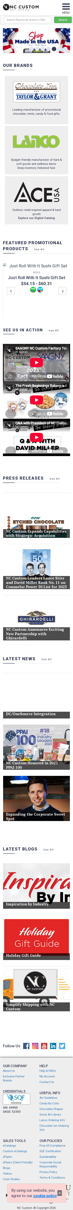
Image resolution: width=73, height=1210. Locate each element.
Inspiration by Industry (27, 904)
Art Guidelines (48, 1098)
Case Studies (11, 1179)
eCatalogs (9, 1145)
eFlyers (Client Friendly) (18, 1162)
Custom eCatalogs (15, 1151)
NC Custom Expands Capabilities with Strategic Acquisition (36, 533)
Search (63, 19)
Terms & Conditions (52, 1177)
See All (39, 249)
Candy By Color (49, 1103)
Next (62, 291)
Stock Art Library (50, 1114)
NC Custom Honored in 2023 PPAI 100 (32, 765)
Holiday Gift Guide (23, 955)
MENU (66, 12)
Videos (7, 1173)
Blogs (6, 1168)
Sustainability (48, 1157)
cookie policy (45, 1195)
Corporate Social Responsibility (50, 1164)
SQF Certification (50, 1151)
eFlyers (7, 1157)
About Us (9, 1071)
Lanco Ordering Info (52, 1120)
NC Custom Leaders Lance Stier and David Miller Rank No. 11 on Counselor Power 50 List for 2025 (36, 582)
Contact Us (47, 1082)
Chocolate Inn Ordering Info (54, 1128)
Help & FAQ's (48, 1071)
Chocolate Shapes (51, 1109)
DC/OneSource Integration (30, 713)
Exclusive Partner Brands (14, 1078)
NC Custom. (25, 1208)
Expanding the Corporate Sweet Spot (35, 816)
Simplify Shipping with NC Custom (30, 1006)
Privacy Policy (48, 1172)
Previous (11, 291)
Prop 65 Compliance (52, 1145)
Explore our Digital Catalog (36, 218)
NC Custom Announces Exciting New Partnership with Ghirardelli (35, 634)
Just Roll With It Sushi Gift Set (36, 277)
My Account (47, 1076)
